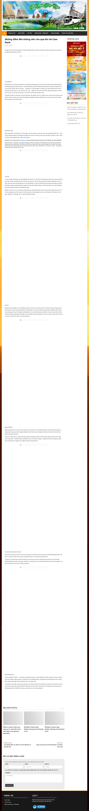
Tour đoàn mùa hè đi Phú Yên (73, 123)
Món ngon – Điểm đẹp (41, 33)
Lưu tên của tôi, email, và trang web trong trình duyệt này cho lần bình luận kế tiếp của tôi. (31, 770)
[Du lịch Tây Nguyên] (4, 33)
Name (7, 764)
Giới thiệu (21, 33)
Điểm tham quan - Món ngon (12, 804)
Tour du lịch (8, 802)
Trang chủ (11, 33)
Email (26, 764)
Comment (7, 772)
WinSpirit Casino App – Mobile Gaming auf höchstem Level (34, 729)
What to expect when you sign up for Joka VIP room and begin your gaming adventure (76, 108)
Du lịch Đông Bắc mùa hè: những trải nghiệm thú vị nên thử (75, 113)
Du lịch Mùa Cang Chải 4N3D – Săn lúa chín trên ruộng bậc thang (76, 119)
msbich (6, 45)
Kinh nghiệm (55, 33)
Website (47, 764)
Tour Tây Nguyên (67, 33)
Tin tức (29, 33)
